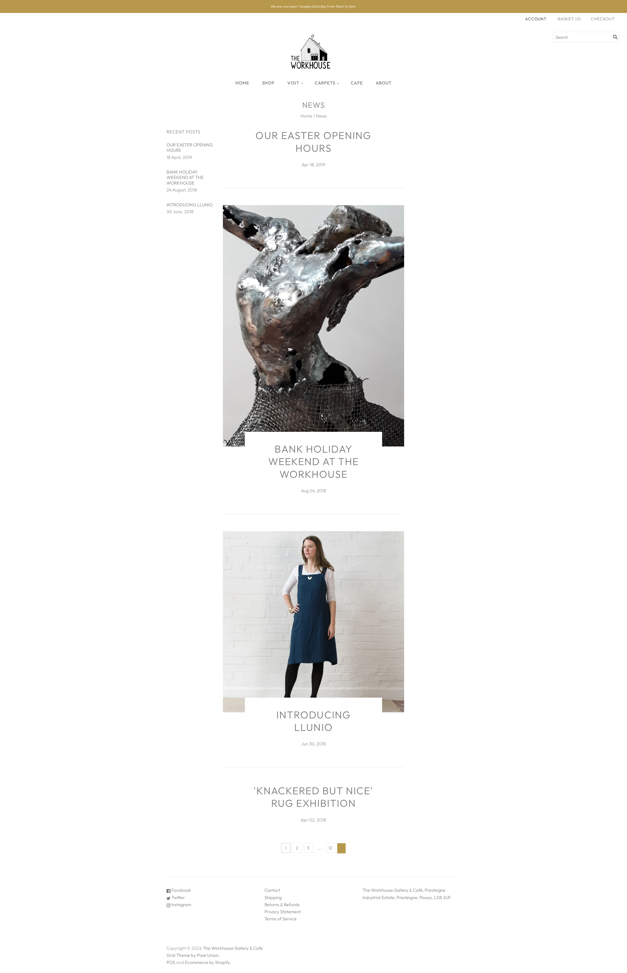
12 (330, 847)
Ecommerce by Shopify (207, 962)
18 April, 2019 (179, 157)
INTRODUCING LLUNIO (190, 205)
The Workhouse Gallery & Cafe (233, 948)
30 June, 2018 (180, 211)
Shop (268, 83)
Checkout (603, 18)
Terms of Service (281, 919)
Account (536, 18)
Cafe (357, 83)
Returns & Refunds (282, 904)
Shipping (273, 897)
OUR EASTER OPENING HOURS (190, 147)
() (569, 18)
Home (242, 83)
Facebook (180, 890)
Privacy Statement (283, 911)
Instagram (180, 904)
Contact (272, 890)
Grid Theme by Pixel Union (192, 955)
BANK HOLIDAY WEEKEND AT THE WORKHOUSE (185, 177)
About (384, 83)
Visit (293, 83)
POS (171, 962)
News (321, 116)
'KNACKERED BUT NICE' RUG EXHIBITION (313, 796)
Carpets (325, 83)
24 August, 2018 (182, 190)
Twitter (177, 897)
